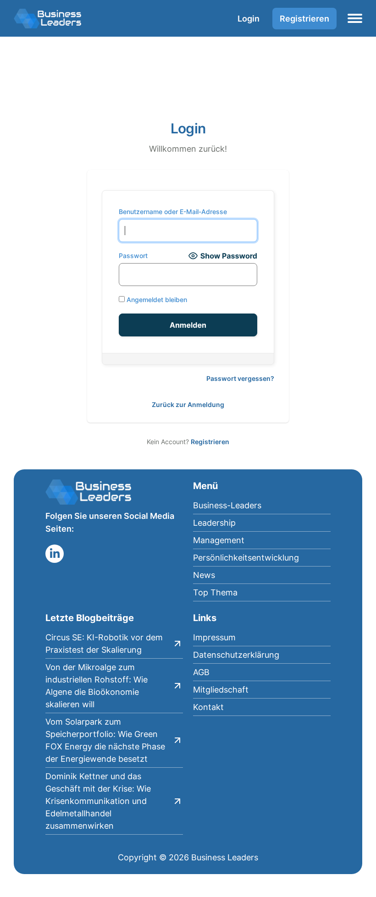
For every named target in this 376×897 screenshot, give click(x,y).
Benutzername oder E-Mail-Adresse (173, 211)
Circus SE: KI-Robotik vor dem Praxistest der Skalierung (104, 644)
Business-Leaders (227, 505)
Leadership (214, 523)
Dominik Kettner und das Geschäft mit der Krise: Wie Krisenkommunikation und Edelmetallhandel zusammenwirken (98, 801)
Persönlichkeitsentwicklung (246, 557)
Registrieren (304, 18)
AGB (201, 672)
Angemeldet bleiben (156, 299)
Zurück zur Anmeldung (188, 404)
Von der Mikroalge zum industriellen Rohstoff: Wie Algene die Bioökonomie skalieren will (96, 685)
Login (249, 18)
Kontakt (208, 707)
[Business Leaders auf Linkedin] (54, 554)
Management (218, 540)
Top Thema (215, 592)
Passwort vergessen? (240, 378)
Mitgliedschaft (221, 689)
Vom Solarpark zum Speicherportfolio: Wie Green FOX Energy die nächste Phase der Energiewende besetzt (105, 740)
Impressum (214, 637)
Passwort (133, 255)
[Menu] (355, 18)
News (204, 575)
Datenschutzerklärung (236, 655)
